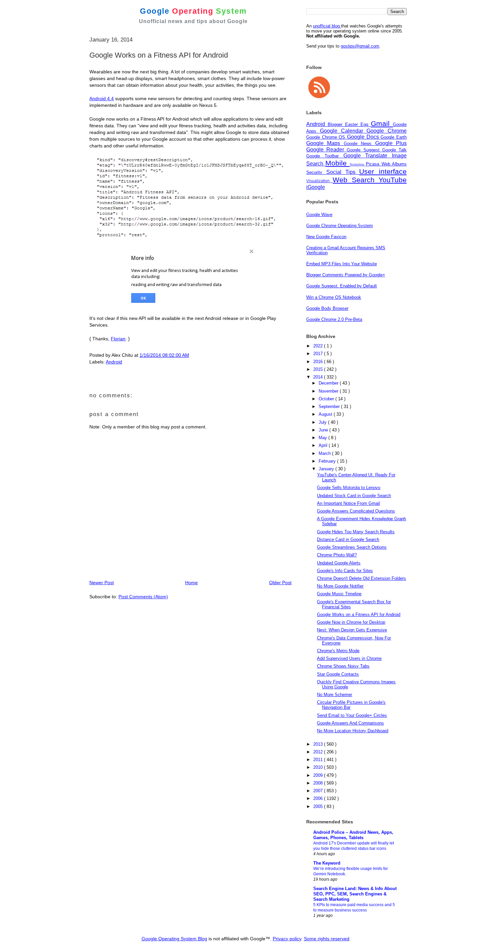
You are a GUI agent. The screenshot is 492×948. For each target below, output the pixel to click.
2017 (318, 353)
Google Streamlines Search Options (352, 547)
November (329, 391)
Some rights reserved (326, 938)
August (326, 414)
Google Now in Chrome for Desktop (351, 622)
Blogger (336, 124)
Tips (352, 172)
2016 (318, 361)
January (327, 468)
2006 (318, 798)
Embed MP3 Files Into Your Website (341, 263)
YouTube (393, 180)
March (325, 453)
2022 (318, 345)
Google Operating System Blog (174, 938)
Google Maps (325, 143)
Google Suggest (364, 149)
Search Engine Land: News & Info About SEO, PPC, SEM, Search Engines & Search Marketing (355, 894)
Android (114, 361)
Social (335, 172)
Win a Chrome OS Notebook (333, 297)
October (327, 398)
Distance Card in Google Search (348, 539)
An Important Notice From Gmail (348, 503)
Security (316, 172)
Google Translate (367, 155)
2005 (318, 806)
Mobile (337, 163)
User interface (383, 171)
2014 (318, 377)
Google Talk (394, 149)
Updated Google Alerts (338, 562)
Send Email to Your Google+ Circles (352, 715)
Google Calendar (343, 131)
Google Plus (391, 143)
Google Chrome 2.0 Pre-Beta (334, 319)
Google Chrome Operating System (339, 225)
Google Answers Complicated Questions (356, 511)
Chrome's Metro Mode (338, 650)
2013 (318, 744)
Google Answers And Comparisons (350, 723)
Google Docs (364, 137)
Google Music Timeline (339, 593)
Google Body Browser (327, 308)
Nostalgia (358, 164)
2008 (318, 783)
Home (191, 582)
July (323, 422)
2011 (318, 759)
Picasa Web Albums (386, 163)
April (324, 445)
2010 (318, 767)
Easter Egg (358, 124)
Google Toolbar (324, 155)
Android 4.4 (101, 98)
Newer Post (101, 582)
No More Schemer (334, 694)
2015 (318, 369)
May (323, 437)
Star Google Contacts (338, 674)
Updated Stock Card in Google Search (354, 495)
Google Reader (326, 149)
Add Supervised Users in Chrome (349, 658)
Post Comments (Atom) (143, 596)
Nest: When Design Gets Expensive (352, 629)
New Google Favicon (326, 236)
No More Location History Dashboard (352, 730)
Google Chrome (386, 131)
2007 (318, 790)
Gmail (382, 123)
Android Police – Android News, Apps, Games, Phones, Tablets (353, 835)
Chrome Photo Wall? (337, 554)
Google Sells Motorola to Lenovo (348, 487)
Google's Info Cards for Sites (345, 570)
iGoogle (315, 187)
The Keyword (326, 863)
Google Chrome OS (326, 137)
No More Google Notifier (340, 586)
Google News (359, 143)
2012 (318, 751)
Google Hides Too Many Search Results (356, 531)
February (328, 461)
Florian (118, 338)
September (330, 406)
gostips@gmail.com (360, 46)
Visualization (319, 181)
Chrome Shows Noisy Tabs (343, 666)
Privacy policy (287, 938)
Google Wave (319, 214)
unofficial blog (327, 25)
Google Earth (394, 137)
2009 (318, 775)
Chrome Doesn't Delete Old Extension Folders (361, 578)
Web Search (356, 180)
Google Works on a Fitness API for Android (358, 614)
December (329, 383)
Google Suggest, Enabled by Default (341, 285)
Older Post (280, 582)
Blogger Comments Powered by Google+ (345, 274)
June (324, 429)
